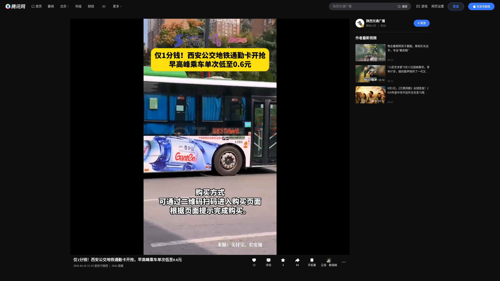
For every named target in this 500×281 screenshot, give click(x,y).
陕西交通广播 (375, 21)
